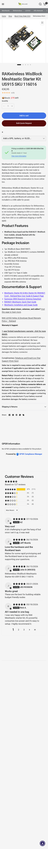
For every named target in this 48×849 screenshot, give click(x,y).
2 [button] (18, 629)
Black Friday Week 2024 (22, 16)
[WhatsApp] (19, 414)
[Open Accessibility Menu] (42, 843)
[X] (13, 414)
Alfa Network (38, 11)
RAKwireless (17, 11)
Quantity (5, 101)
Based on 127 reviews (15, 484)
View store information (18, 156)
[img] (19, 519)
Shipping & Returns (9, 407)
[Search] (40, 4)
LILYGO (27, 11)
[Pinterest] (16, 414)
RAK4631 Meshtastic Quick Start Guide (20, 302)
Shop (10, 16)
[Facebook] (9, 414)
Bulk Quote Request (24, 123)
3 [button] (24, 629)
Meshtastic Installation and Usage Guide (21, 305)
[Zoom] (42, 22)
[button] (10, 489)
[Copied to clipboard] (23, 414)
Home (4, 16)
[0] (44, 4)
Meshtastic (6, 11)
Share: (4, 415)
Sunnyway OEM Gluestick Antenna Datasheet (22, 299)
